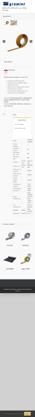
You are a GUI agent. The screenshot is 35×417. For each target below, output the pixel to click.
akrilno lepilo (12, 104)
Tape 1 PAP (25, 269)
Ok (27, 414)
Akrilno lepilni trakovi (16, 98)
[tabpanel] (22, 127)
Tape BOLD (11, 70)
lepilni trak (20, 104)
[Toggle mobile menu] (31, 3)
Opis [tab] (4, 114)
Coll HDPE (9, 269)
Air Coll (9, 245)
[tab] (22, 120)
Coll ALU (25, 245)
